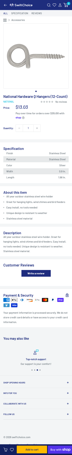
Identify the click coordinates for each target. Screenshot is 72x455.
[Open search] (49, 5)
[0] (66, 5)
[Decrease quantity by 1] (19, 128)
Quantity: (8, 128)
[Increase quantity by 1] (37, 128)
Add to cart (32, 449)
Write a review (36, 273)
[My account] (60, 5)
